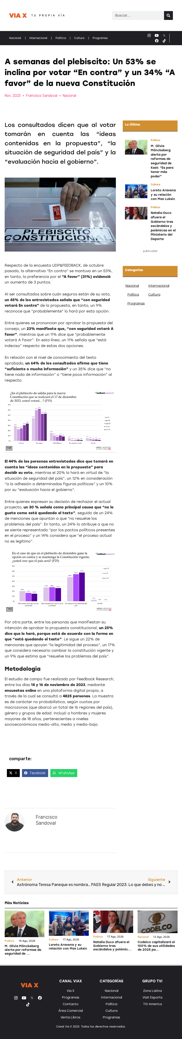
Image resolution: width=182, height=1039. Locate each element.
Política (60, 38)
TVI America (152, 1004)
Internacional (38, 38)
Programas (100, 38)
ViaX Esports (152, 997)
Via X (70, 991)
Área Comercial (70, 1011)
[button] (13, 773)
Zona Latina (152, 991)
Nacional (15, 38)
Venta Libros (70, 1017)
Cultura (79, 38)
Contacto (70, 1004)
